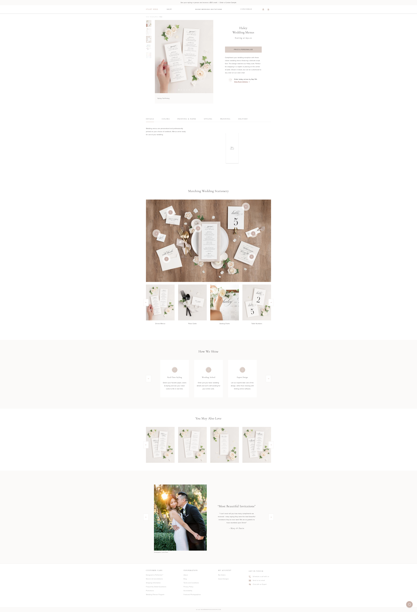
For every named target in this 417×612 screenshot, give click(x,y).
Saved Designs (223, 579)
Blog (185, 579)
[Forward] (213, 56)
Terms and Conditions (191, 583)
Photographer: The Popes (160, 552)
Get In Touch (256, 571)
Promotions (150, 591)
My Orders (221, 575)
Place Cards (192, 323)
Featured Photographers (192, 594)
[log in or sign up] (263, 9)
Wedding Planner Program (155, 594)
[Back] (154, 56)
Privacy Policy (188, 587)
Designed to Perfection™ (154, 575)
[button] (409, 604)
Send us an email (259, 580)
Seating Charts (224, 323)
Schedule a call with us (261, 576)
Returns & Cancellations (154, 579)
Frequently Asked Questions (156, 587)
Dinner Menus (160, 323)
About (186, 575)
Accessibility (188, 591)
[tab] (150, 120)
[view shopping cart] (268, 9)
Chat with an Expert (260, 584)
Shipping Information (153, 583)
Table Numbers (256, 323)
